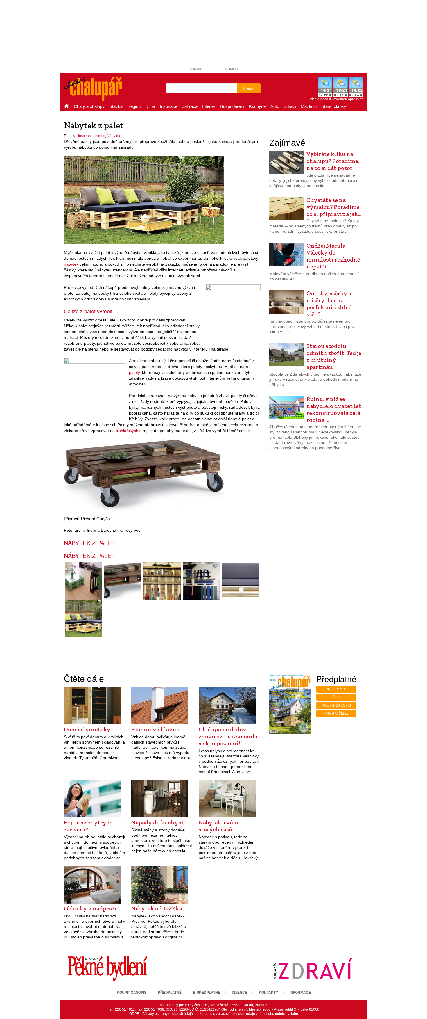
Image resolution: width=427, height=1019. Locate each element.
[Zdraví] (312, 969)
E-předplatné (206, 992)
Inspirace (168, 106)
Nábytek (113, 136)
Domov (231, 69)
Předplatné (170, 992)
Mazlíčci (309, 106)
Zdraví (195, 69)
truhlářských (127, 430)
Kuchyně (257, 106)
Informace (300, 992)
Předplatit (336, 689)
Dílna (150, 106)
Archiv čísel (336, 714)
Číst (336, 697)
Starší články (333, 106)
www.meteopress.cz (347, 99)
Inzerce (239, 992)
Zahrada (190, 106)
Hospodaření (232, 106)
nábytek (71, 264)
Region (134, 106)
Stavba (116, 106)
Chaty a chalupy (89, 106)
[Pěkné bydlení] (107, 969)
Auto (274, 106)
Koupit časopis (336, 705)
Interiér (208, 106)
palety (134, 372)
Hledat (249, 88)
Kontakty (268, 992)
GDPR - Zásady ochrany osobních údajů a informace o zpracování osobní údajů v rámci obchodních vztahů (213, 1014)
